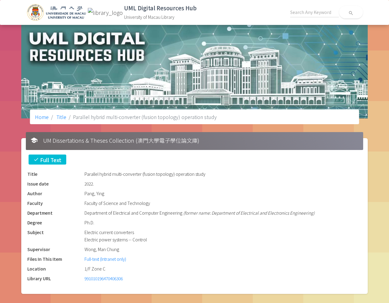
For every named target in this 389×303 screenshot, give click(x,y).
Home (42, 117)
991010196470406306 (103, 278)
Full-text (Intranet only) (105, 259)
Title (60, 117)
